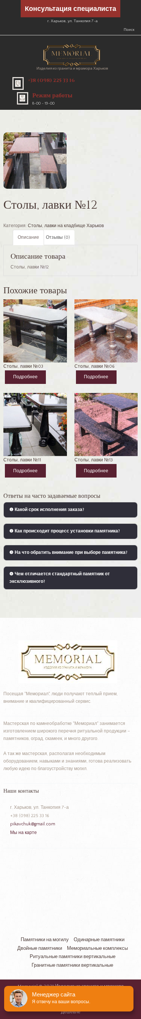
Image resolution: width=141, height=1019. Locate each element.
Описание (28, 237)
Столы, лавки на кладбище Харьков (66, 225)
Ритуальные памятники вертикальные (72, 956)
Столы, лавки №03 (23, 366)
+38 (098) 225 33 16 (51, 80)
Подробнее (25, 377)
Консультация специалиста (70, 9)
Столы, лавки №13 (93, 460)
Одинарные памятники (99, 939)
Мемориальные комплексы (97, 948)
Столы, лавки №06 (94, 366)
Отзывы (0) (58, 237)
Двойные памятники (39, 948)
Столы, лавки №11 (22, 460)
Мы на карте (23, 832)
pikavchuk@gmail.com (32, 824)
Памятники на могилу (45, 939)
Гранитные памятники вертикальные (72, 965)
